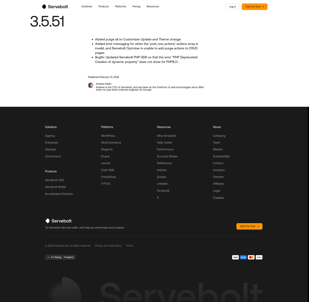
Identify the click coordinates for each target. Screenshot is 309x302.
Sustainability (221, 156)
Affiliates (218, 183)
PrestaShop (108, 176)
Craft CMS (107, 170)
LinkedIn (162, 183)
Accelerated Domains (59, 193)
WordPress (108, 135)
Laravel (105, 163)
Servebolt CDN (54, 180)
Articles (161, 170)
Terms (129, 245)
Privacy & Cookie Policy (108, 245)
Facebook (163, 190)
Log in (232, 6)
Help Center (164, 142)
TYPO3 (105, 183)
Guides (161, 176)
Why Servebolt (166, 135)
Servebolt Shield (55, 186)
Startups (50, 149)
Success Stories (167, 156)
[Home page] (54, 8)
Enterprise (51, 142)
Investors (219, 170)
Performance (165, 149)
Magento (107, 149)
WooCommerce (111, 142)
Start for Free (247, 226)
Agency (50, 135)
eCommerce (53, 156)
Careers (218, 198)
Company (219, 135)
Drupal (105, 156)
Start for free (252, 6)
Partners (218, 176)
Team (216, 142)
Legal (216, 190)
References (164, 163)
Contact (218, 163)
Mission (218, 149)
